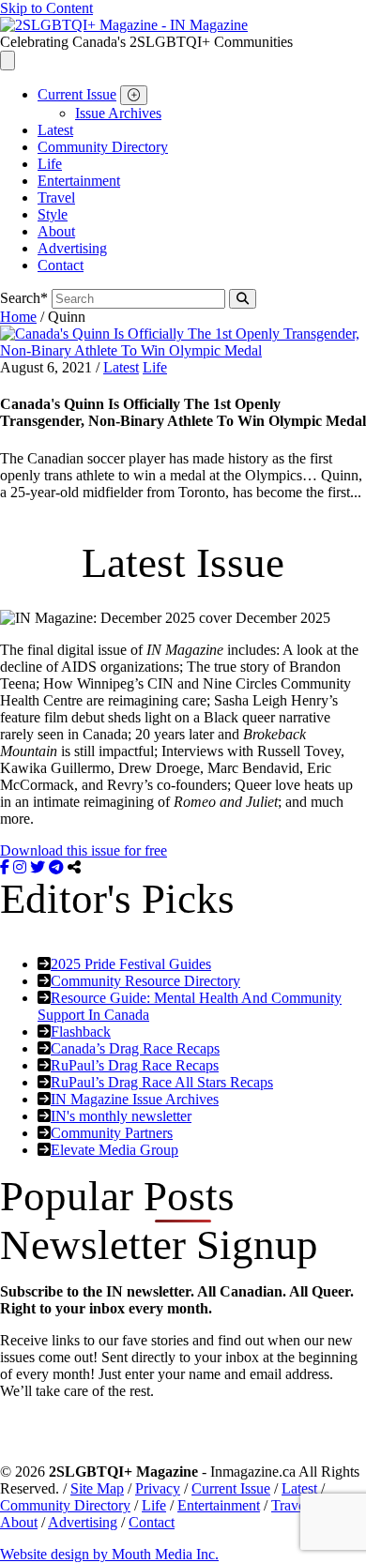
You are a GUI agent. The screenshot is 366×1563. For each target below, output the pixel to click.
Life (50, 164)
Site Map (97, 1488)
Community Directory (103, 147)
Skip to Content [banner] (46, 8)
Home (18, 317)
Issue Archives (118, 113)
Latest (55, 130)
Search (24, 298)
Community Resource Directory (145, 981)
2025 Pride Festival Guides (131, 964)
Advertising (72, 248)
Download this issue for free (83, 850)
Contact (61, 265)
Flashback (81, 1031)
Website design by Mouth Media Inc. (109, 1554)
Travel (56, 197)
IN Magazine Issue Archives (135, 1099)
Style (53, 214)
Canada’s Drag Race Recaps (135, 1048)
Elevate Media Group (114, 1150)
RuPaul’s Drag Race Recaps (135, 1065)
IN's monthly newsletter (121, 1116)
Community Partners (112, 1133)
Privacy (157, 1488)
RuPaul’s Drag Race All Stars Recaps (162, 1082)
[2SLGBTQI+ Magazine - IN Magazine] (124, 25)
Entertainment (79, 181)
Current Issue (77, 94)
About (56, 231)
